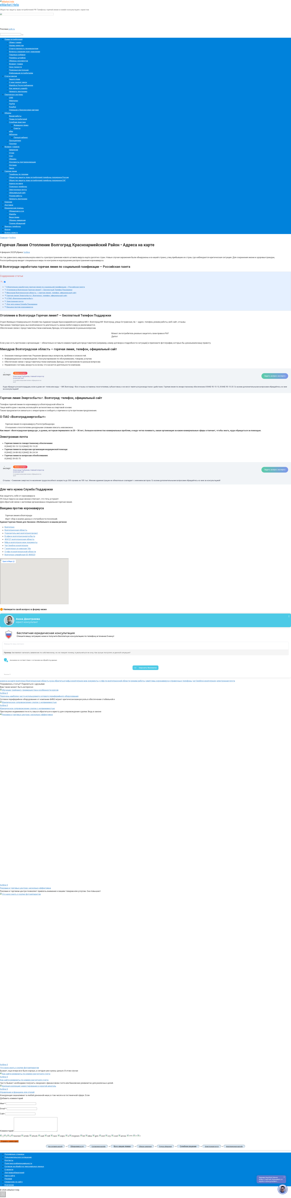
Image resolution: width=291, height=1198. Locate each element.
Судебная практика (17, 122)
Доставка (9, 205)
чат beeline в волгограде (204, 681)
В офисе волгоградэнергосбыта (20, 536)
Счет (11, 156)
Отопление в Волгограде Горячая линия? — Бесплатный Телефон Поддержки (39, 290)
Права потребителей (13, 39)
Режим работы (15, 196)
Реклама (8, 1179)
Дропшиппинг (15, 140)
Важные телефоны (13, 226)
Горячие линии (11, 171)
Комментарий (6, 1131)
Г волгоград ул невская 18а (18, 548)
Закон (11, 168)
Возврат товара (16, 64)
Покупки (12, 144)
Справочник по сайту (14, 1182)
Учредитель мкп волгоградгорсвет (21, 533)
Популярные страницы (14, 1154)
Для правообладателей (14, 1173)
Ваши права (14, 217)
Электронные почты (18, 190)
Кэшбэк (12, 107)
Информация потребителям (21, 73)
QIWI (11, 98)
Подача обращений (17, 223)
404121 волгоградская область (19, 539)
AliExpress (13, 134)
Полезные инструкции (19, 70)
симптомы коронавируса (158, 681)
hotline (27, 252)
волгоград (21, 681)
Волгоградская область (16, 530)
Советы (17, 128)
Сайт (2, 1113)
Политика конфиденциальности (18, 1163)
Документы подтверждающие (22, 162)
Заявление (13, 150)
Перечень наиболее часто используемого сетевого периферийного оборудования (39, 696)
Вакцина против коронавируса (19, 307)
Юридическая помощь (14, 208)
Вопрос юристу (11, 233)
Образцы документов (18, 61)
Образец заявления (17, 220)
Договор (13, 165)
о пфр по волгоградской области (114, 681)
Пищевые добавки (17, 55)
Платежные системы (14, 94)
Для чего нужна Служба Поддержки (21, 304)
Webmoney (13, 101)
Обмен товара (15, 42)
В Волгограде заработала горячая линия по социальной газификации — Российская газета (45, 287)
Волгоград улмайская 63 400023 (20, 554)
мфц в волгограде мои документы (82, 681)
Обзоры (8, 113)
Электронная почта (14, 301)
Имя (2, 1103)
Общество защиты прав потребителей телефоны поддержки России (39, 177)
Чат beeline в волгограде (16, 545)
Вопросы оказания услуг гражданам (24, 52)
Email (3, 1108)
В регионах (9, 1185)
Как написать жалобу (18, 88)
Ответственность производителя (23, 48)
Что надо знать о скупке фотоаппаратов (19, 1067)
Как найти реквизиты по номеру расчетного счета (24, 1080)
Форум (7, 229)
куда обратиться (57, 681)
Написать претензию (18, 91)
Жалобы (12, 214)
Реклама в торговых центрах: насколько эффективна (25, 888)
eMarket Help (9, 5)
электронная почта (225, 681)
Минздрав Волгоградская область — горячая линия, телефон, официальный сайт (41, 293)
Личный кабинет (21, 137)
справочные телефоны (181, 681)
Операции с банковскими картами (24, 110)
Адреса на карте (16, 183)
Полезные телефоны (18, 187)
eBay (11, 131)
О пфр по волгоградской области (20, 551)
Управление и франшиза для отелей (17, 1092)
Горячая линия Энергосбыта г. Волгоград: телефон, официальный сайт (36, 296)
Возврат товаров (12, 147)
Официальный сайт (17, 193)
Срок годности (15, 67)
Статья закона (11, 76)
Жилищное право (21, 125)
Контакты (9, 1160)
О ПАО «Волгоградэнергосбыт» (19, 298)
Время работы (15, 116)
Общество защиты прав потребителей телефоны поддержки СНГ (37, 180)
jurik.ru (12, 29)
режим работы (138, 681)
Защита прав (14, 79)
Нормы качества (16, 45)
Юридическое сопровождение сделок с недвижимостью (27, 708)
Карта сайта (10, 1176)
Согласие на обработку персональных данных (24, 1166)
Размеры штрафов (17, 58)
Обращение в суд (16, 211)
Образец (12, 159)
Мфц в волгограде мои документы (21, 542)
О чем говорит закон (18, 82)
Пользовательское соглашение (18, 1157)
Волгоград (9, 527)
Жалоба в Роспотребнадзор (21, 85)
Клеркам (8, 202)
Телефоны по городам (18, 174)
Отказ (11, 153)
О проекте (9, 1169)
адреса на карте (8, 681)
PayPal (12, 104)
